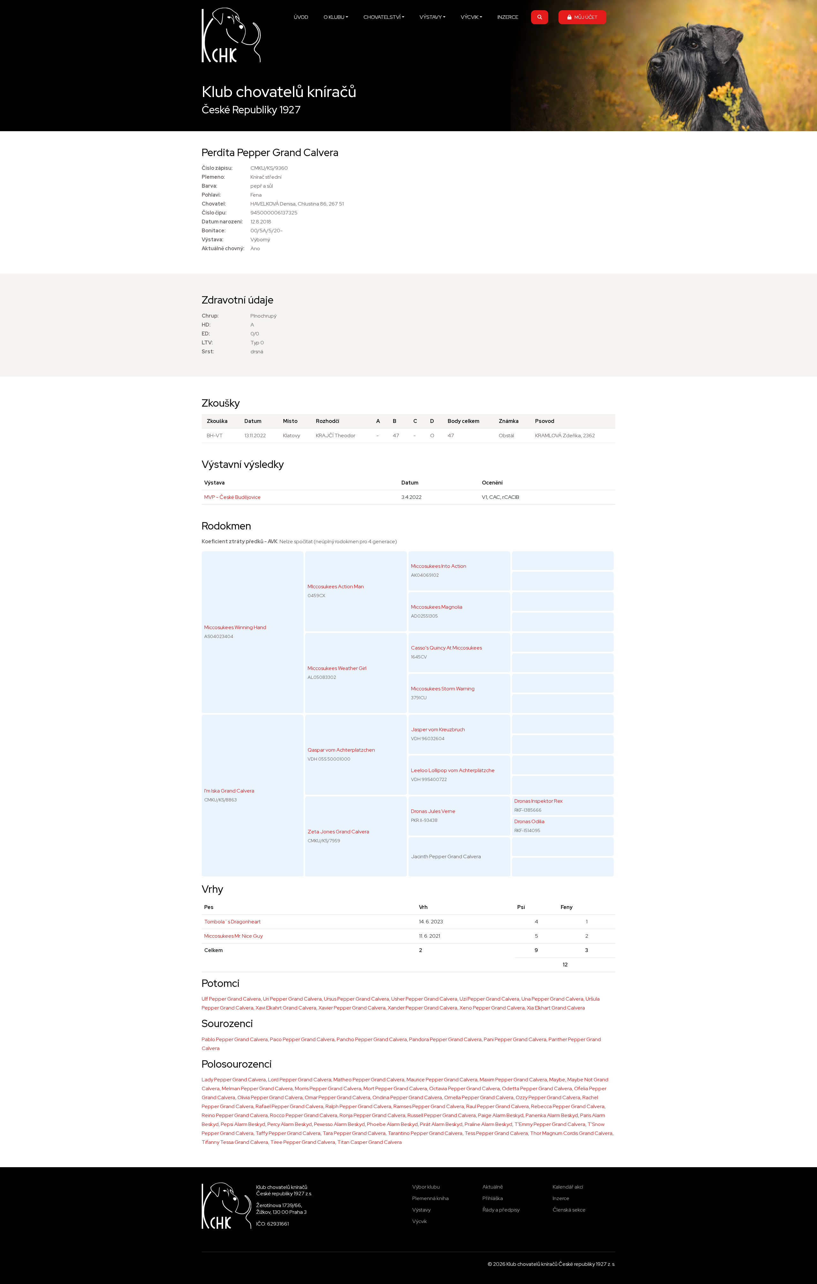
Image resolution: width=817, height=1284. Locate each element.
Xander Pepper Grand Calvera (422, 1007)
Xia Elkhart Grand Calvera (556, 1007)
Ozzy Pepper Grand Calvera (548, 1097)
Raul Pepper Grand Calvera (497, 1106)
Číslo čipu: (214, 212)
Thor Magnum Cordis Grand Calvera (571, 1133)
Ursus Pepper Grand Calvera (356, 998)
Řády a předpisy (501, 1209)
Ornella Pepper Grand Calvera (478, 1097)
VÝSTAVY (431, 17)
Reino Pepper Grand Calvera (235, 1115)
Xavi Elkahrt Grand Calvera (286, 1007)
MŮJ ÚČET (584, 17)
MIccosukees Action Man (336, 586)
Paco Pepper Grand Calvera (302, 1039)
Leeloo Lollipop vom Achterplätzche (453, 770)
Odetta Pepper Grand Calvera (537, 1088)
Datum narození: (222, 221)
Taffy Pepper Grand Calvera (288, 1133)
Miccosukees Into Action (438, 566)
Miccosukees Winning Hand (235, 627)
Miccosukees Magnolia (436, 607)
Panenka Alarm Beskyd (552, 1115)
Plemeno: (213, 177)
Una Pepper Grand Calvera (552, 998)
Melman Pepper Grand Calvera (257, 1088)
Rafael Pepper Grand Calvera (289, 1106)
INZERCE (508, 17)
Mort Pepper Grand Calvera (395, 1088)
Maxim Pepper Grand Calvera (513, 1079)
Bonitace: (214, 230)
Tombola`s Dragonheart (232, 921)
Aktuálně (493, 1186)
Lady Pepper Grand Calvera (234, 1079)
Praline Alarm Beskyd (488, 1124)
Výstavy (421, 1209)
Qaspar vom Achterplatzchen (341, 750)
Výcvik (419, 1221)
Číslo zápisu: (217, 168)
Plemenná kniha (430, 1198)
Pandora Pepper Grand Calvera (445, 1039)
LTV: (207, 342)
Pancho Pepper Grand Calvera (372, 1039)
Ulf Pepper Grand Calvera (231, 998)
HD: (206, 324)
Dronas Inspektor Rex (538, 801)
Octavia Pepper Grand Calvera (464, 1088)
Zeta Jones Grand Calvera (338, 831)
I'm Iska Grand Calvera (229, 790)
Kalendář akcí (568, 1186)
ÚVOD (301, 17)
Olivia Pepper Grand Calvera (270, 1097)
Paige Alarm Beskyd (500, 1115)
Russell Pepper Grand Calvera (442, 1115)
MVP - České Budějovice (232, 497)
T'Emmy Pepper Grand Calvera (549, 1124)
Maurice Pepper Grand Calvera (442, 1079)
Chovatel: (214, 203)
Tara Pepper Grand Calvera (354, 1133)
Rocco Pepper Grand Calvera (303, 1115)
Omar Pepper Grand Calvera (337, 1097)
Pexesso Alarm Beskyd (339, 1124)
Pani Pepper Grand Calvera (515, 1039)
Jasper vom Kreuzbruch (438, 729)
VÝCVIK (469, 17)
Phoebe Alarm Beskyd (392, 1124)
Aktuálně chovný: (223, 248)
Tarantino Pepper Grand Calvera (425, 1133)
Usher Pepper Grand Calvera (424, 998)
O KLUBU (334, 17)
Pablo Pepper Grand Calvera (235, 1039)
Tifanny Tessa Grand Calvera (235, 1142)
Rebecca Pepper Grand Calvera (567, 1106)
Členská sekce (569, 1209)
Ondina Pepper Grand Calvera (407, 1097)
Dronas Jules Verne (433, 811)
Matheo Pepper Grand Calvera (369, 1079)
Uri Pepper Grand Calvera (292, 998)
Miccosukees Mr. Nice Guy (233, 936)
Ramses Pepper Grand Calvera (429, 1106)
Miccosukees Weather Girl (337, 668)
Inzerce (561, 1198)
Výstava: (212, 239)
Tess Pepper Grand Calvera (496, 1133)
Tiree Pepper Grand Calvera (302, 1142)
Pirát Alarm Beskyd (441, 1124)
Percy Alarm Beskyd (289, 1124)
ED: (206, 333)
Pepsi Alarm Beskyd (243, 1124)
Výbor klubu (426, 1186)
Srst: (208, 351)
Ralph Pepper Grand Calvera (358, 1106)
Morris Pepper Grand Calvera (328, 1088)
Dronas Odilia (529, 821)
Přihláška (493, 1198)
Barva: (209, 186)
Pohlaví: (211, 194)
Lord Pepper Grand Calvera (299, 1079)
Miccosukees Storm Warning (443, 688)
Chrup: (210, 315)
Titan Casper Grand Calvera (369, 1142)
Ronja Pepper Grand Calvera (372, 1115)
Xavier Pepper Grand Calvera (352, 1007)
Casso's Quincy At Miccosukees (446, 647)
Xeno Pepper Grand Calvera (492, 1007)
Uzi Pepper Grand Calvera (489, 998)
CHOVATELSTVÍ (382, 17)
